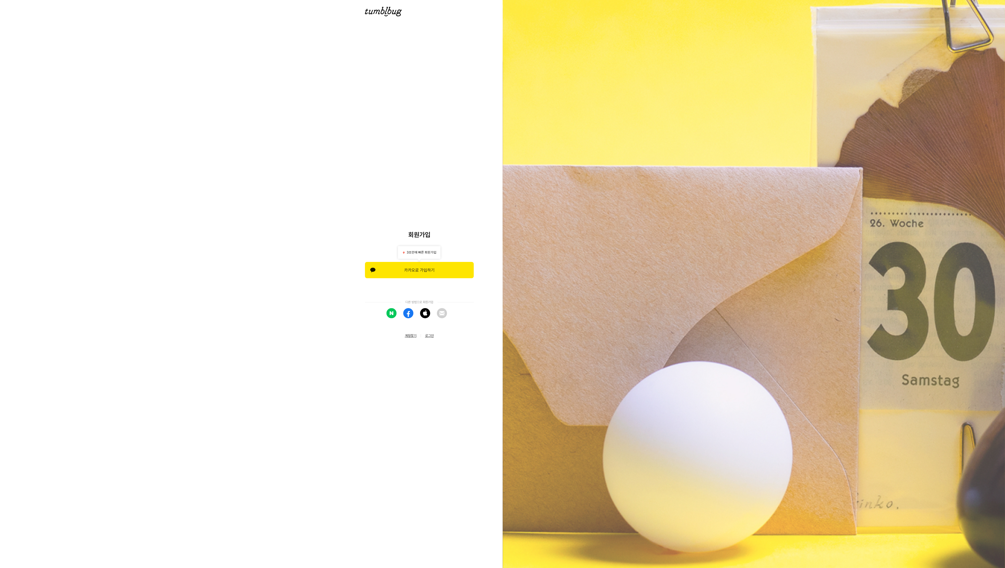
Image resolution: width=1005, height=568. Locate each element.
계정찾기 (410, 336)
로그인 (429, 336)
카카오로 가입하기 (419, 270)
